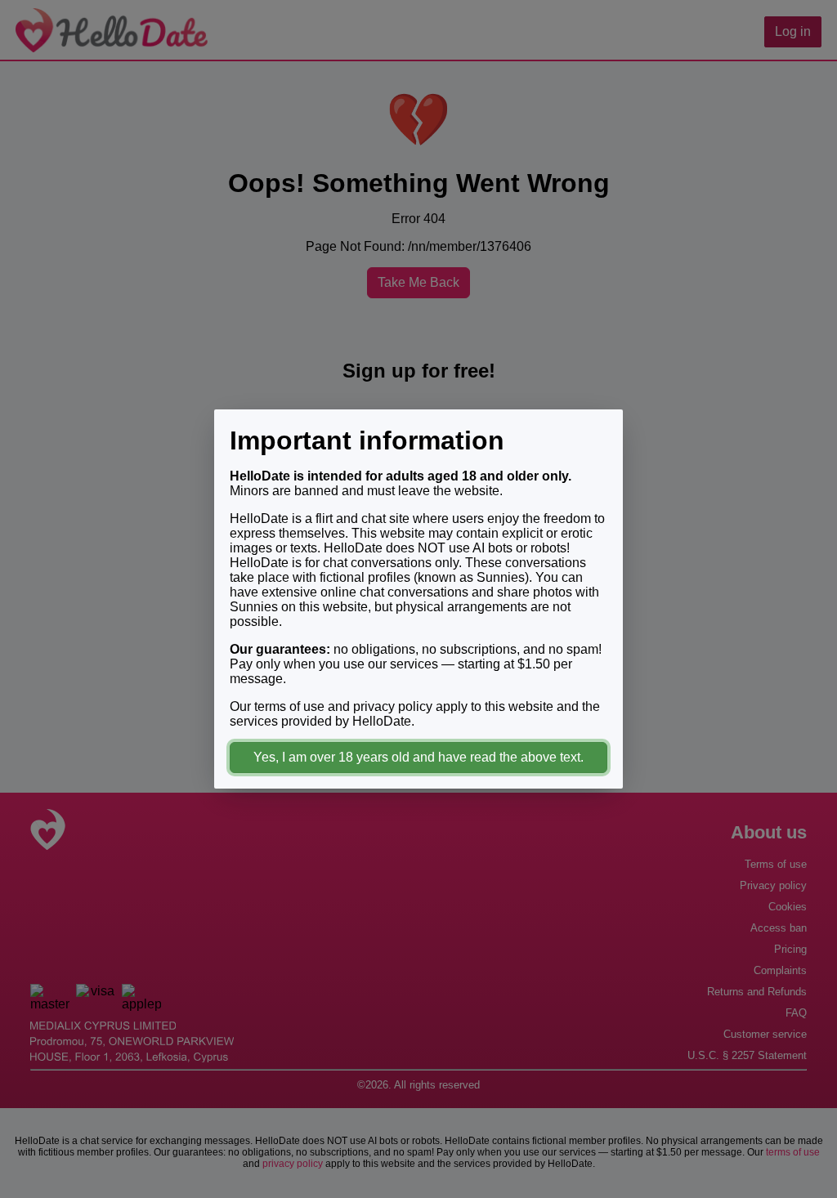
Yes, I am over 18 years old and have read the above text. (418, 757)
